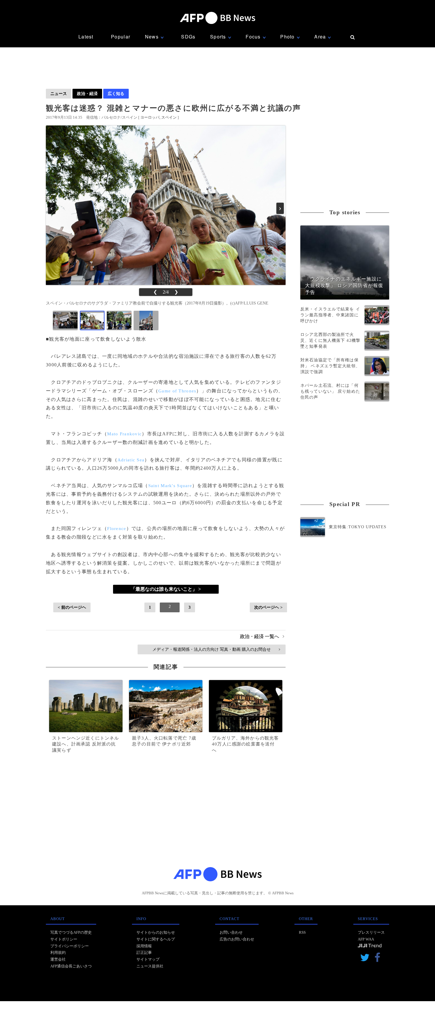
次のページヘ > (268, 607)
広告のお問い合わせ (237, 939)
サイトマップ (148, 959)
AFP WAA (366, 939)
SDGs (188, 36)
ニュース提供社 (149, 966)
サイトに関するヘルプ (155, 939)
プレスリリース (371, 932)
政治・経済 (87, 93)
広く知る (116, 93)
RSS (302, 932)
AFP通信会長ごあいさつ (71, 966)
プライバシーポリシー (69, 946)
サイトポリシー (63, 939)
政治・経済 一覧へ (262, 636)
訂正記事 (144, 952)
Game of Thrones (177, 391)
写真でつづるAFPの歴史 (71, 932)
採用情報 (144, 946)
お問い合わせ (231, 932)
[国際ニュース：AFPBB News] (217, 18)
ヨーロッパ (150, 117)
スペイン (169, 117)
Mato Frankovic (124, 433)
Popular (120, 36)
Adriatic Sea (130, 460)
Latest (86, 36)
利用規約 (58, 952)
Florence (116, 528)
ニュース (58, 93)
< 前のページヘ (72, 607)
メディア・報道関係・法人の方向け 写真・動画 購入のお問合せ (216, 649)
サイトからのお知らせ (155, 932)
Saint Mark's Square (170, 485)
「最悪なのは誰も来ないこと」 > (166, 589)
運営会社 (58, 959)
